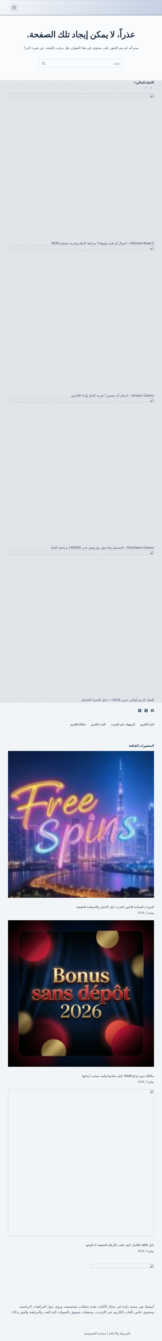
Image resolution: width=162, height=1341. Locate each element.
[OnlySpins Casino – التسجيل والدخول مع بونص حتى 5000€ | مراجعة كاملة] (81, 471)
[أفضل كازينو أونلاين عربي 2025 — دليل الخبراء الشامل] (81, 623)
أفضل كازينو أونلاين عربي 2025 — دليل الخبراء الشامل (117, 700)
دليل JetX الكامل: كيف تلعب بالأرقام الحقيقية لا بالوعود (119, 1245)
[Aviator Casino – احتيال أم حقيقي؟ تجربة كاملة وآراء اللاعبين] (81, 319)
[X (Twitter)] (146, 710)
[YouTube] (139, 710)
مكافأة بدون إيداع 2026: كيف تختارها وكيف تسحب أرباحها (118, 1076)
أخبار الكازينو (147, 724)
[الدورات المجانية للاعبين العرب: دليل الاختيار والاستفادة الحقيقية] (81, 824)
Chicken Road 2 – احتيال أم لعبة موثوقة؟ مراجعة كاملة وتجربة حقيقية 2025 (102, 243)
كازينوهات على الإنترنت (123, 724)
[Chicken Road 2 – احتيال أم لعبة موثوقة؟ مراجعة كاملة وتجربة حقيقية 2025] (81, 167)
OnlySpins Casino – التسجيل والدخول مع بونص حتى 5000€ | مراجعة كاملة (102, 547)
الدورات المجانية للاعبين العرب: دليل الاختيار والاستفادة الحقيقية (115, 907)
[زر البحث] (43, 63)
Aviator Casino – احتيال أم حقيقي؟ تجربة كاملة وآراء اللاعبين (112, 395)
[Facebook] (152, 710)
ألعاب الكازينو (98, 724)
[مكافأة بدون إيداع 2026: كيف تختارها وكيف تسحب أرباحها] (81, 993)
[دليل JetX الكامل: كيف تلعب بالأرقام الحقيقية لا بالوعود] (81, 1162)
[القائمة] (14, 8)
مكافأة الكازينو (78, 724)
